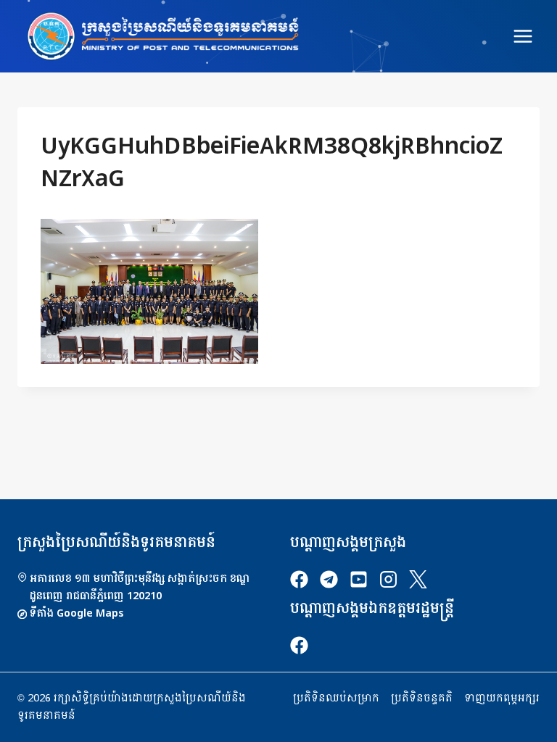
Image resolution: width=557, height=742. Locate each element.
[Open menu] (523, 36)
